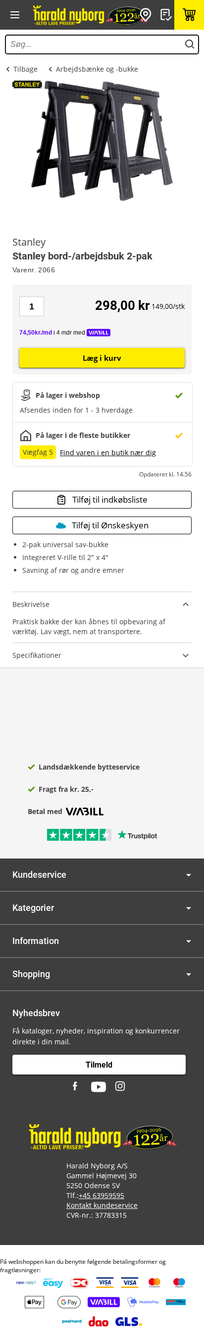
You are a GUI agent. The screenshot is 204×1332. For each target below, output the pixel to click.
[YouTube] (98, 1086)
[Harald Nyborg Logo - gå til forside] (90, 15)
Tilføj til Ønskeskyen (110, 525)
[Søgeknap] (190, 44)
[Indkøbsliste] (167, 15)
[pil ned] (189, 875)
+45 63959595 (101, 1195)
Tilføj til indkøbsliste (110, 499)
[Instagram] (120, 1086)
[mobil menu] (15, 15)
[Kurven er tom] (189, 15)
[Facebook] (76, 1086)
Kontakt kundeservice (102, 1205)
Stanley (29, 242)
